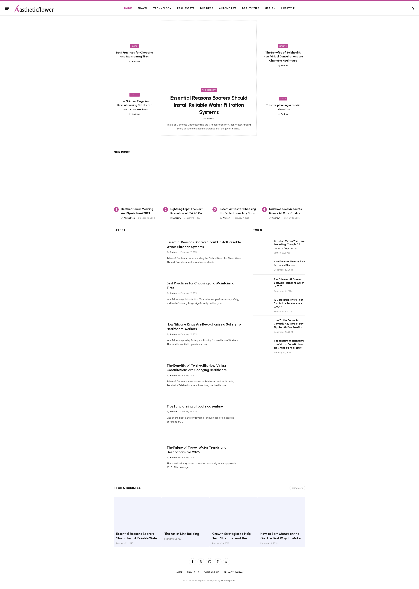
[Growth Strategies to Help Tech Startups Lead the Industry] (234, 513)
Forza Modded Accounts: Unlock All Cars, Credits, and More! (285, 211)
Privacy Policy (234, 572)
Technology (162, 8)
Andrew (136, 61)
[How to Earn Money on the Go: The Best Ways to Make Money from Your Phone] (282, 513)
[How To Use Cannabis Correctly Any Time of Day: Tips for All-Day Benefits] (262, 324)
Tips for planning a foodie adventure (283, 107)
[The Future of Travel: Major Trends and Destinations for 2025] (138, 460)
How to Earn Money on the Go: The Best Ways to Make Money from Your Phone (280, 536)
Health (270, 8)
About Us (193, 572)
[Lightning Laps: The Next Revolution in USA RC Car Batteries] (185, 183)
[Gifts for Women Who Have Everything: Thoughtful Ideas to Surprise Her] (262, 245)
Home (128, 8)
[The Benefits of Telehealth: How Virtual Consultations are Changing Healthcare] (283, 34)
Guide (134, 46)
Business (206, 8)
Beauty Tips (250, 8)
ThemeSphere (228, 580)
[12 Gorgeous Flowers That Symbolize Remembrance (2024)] (262, 304)
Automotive (228, 8)
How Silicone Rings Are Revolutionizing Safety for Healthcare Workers (134, 105)
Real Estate (186, 8)
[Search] (412, 8)
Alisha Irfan (129, 218)
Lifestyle (288, 8)
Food (283, 99)
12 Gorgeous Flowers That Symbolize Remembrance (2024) (288, 303)
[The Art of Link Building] (186, 513)
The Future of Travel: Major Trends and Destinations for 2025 (196, 449)
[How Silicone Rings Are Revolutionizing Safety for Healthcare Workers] (134, 83)
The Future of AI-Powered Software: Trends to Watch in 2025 (289, 283)
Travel (142, 8)
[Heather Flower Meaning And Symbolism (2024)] (135, 183)
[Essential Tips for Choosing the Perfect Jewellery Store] (234, 183)
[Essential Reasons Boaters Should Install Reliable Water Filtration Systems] (208, 56)
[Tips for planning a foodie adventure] (283, 86)
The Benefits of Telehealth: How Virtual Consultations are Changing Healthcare (283, 56)
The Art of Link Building (181, 534)
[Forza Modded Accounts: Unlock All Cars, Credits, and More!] (283, 183)
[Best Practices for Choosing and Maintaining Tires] (134, 34)
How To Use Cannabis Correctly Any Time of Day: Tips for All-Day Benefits (289, 324)
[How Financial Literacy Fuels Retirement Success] (262, 266)
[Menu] (7, 8)
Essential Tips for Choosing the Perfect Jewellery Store (238, 211)
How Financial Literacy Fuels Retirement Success (289, 263)
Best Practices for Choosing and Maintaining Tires (134, 54)
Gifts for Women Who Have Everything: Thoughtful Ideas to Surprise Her (289, 245)
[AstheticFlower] (33, 8)
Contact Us (211, 572)
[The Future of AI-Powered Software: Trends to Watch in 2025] (262, 283)
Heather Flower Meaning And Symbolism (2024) (137, 211)
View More (297, 488)
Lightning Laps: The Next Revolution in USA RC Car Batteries (186, 211)
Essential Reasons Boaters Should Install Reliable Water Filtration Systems (208, 105)
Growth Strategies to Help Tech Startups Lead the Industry (231, 536)
